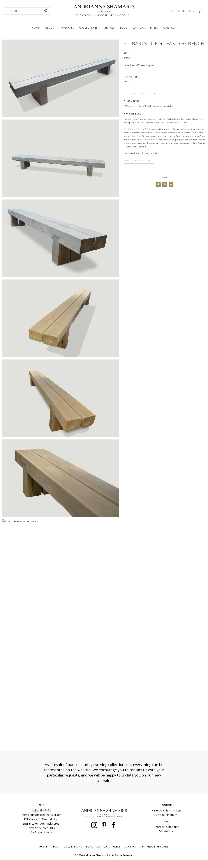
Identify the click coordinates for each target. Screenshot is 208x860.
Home (36, 27)
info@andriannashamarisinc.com (41, 814)
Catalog (139, 27)
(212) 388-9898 (41, 810)
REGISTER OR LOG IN (182, 11)
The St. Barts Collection (134, 129)
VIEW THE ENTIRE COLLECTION (143, 93)
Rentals (109, 27)
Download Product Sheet (138, 161)
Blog (123, 27)
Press (154, 27)
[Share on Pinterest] (164, 184)
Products (67, 27)
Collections (88, 27)
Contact (169, 27)
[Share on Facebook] (158, 184)
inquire (150, 65)
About (49, 27)
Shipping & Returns (154, 846)
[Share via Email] (171, 184)
